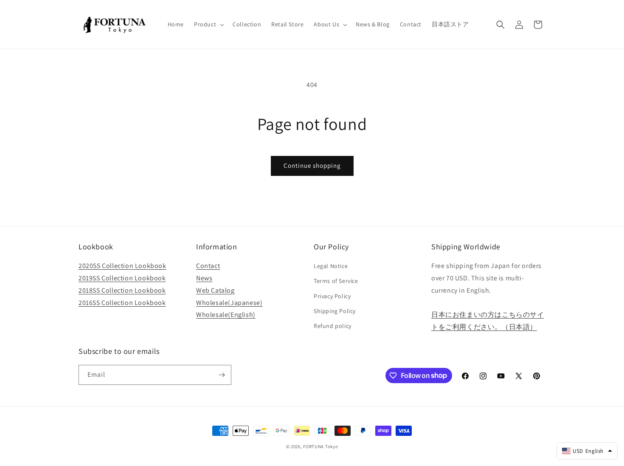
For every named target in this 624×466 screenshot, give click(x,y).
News (204, 278)
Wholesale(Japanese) (229, 302)
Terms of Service (336, 281)
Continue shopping (312, 165)
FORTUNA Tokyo (320, 446)
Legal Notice (331, 266)
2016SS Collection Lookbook (122, 302)
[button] (208, 24)
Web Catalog (215, 290)
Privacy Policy (332, 296)
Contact (208, 265)
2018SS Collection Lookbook (122, 290)
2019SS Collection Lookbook (122, 278)
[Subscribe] (221, 375)
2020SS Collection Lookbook (122, 265)
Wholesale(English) (226, 314)
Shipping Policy (335, 311)
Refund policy (332, 326)
